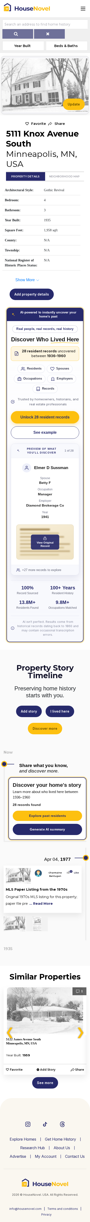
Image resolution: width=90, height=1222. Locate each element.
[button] (56, 123)
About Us (62, 1147)
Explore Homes (23, 1139)
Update (74, 104)
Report (74, 908)
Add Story (47, 1069)
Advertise (18, 1156)
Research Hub (32, 1147)
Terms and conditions (62, 1209)
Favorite (38, 124)
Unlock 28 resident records (45, 417)
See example (45, 432)
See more (45, 1083)
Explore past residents (47, 816)
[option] (45, 1031)
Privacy (46, 1214)
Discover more (45, 728)
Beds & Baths (66, 46)
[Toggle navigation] (83, 8)
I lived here (59, 711)
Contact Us (75, 1156)
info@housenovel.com (25, 1209)
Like (75, 872)
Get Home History (60, 1139)
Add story (29, 711)
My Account (45, 1156)
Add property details (31, 294)
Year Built (22, 46)
